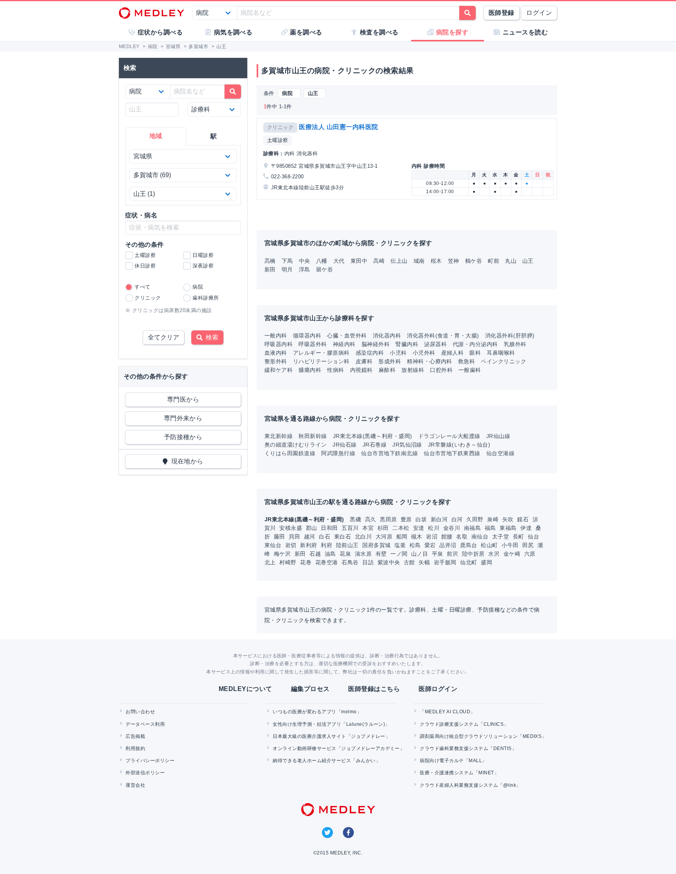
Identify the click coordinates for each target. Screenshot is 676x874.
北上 (270, 562)
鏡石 (523, 519)
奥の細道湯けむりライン (295, 444)
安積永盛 (291, 528)
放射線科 (412, 370)
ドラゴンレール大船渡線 (449, 436)
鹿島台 (469, 545)
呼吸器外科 (312, 344)
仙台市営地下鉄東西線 (452, 453)
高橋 (270, 261)
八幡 (321, 261)
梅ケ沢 (283, 554)
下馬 (287, 261)
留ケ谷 (324, 269)
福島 (491, 528)
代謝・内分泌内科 (475, 344)
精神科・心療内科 (429, 361)
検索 (210, 337)
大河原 (385, 536)
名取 (462, 536)
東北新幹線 (278, 436)
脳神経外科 (375, 344)
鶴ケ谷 (473, 261)
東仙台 (273, 545)
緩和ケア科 (278, 370)
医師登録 (501, 12)
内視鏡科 (361, 370)
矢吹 (508, 519)
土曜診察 (277, 140)
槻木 (417, 536)
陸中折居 (474, 554)
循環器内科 (307, 335)
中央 (304, 261)
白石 (325, 536)
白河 (457, 519)
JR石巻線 (375, 444)
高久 (371, 519)
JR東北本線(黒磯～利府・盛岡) (372, 436)
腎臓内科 (407, 344)
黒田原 (389, 519)
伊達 (526, 528)
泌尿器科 (435, 344)
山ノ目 (420, 554)
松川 (434, 528)
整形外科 (275, 361)
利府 (327, 545)
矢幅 (425, 562)
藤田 (280, 536)
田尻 (528, 545)
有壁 (382, 554)
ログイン (539, 12)
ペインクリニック (503, 361)
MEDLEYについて (245, 689)
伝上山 (398, 261)
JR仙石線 (344, 444)
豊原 (407, 519)
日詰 (368, 562)
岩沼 (432, 536)
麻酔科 (387, 370)
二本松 (401, 528)
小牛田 (511, 545)
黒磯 (356, 519)
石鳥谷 (351, 562)
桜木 (436, 261)
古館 (410, 562)
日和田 (330, 528)
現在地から (185, 461)
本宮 (368, 528)
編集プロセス (310, 689)
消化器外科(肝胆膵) (510, 335)
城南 (419, 261)
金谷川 (452, 528)
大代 (339, 261)
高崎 (379, 261)
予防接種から (183, 437)
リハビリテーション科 (321, 361)
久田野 (475, 519)
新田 (270, 269)
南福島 (473, 528)
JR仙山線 (498, 436)
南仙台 (480, 536)
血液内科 (275, 353)
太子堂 (501, 536)
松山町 (490, 545)
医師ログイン (438, 689)
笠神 (453, 261)
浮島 (304, 269)
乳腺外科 (515, 344)
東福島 (509, 528)
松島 (416, 545)
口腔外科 (441, 370)
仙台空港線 (500, 453)
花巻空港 (327, 562)
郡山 (312, 528)
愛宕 (430, 545)
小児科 (398, 353)
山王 (528, 261)
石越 (315, 554)
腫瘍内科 (309, 370)
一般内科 (275, 335)
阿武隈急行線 (338, 453)
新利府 (309, 545)
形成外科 (389, 361)
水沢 (494, 554)
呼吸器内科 (278, 344)
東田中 (359, 261)
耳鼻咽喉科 (501, 353)
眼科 (475, 353)
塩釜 (400, 545)
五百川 (351, 528)
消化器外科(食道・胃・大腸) (443, 335)
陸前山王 (348, 545)
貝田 (295, 536)
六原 (530, 554)
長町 (519, 536)
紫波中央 (390, 562)
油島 (331, 554)
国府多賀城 (377, 545)
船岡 (402, 536)
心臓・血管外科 (347, 335)
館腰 (447, 536)
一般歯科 (469, 370)
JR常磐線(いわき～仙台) (459, 444)
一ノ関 (399, 554)
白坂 (421, 519)
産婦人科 (452, 353)
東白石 (343, 536)
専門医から (183, 399)
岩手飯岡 (446, 562)
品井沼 (448, 545)
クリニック (280, 127)
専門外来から (183, 418)
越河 (310, 536)
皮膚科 (364, 361)
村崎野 (288, 562)
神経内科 (344, 344)
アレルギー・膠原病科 (321, 353)
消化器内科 (387, 335)
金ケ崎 (512, 554)
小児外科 (424, 353)
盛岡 (486, 562)
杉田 (384, 528)
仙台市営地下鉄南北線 (389, 453)
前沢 (453, 554)
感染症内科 (370, 353)
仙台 (533, 536)
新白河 (440, 519)
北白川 (364, 536)
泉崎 (493, 519)
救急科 (466, 361)
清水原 (364, 554)
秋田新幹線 (312, 436)
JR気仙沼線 (407, 444)
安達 (419, 528)
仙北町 (469, 562)
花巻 (306, 562)
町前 (493, 261)
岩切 (291, 545)
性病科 (335, 370)
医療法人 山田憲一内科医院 (338, 127)
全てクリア (163, 337)
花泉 (346, 554)
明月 (287, 269)
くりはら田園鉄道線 (289, 453)
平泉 (438, 554)
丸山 (510, 261)
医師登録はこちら (374, 689)
